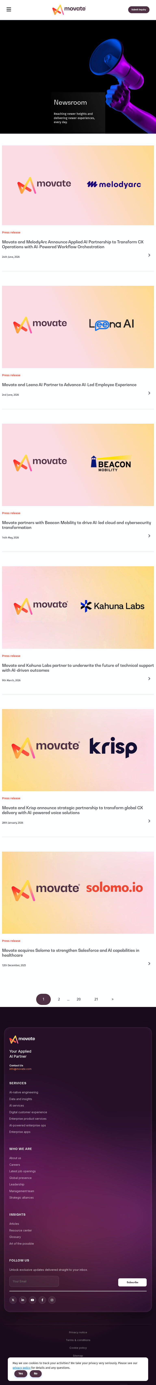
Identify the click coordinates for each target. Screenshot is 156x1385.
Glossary (15, 1237)
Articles (14, 1223)
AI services (16, 1105)
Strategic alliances (21, 1197)
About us (15, 1158)
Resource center (20, 1230)
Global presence (20, 1178)
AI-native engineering (23, 1092)
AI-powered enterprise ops (27, 1125)
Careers (14, 1164)
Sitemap (78, 1355)
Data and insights (20, 1099)
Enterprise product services (28, 1118)
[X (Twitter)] (13, 1300)
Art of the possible (21, 1243)
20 (79, 999)
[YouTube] (32, 1300)
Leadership (16, 1184)
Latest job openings (22, 1171)
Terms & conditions (78, 1340)
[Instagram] (52, 1300)
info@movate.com (20, 1068)
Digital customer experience (28, 1112)
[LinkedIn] (22, 1300)
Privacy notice (78, 1332)
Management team (21, 1191)
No (35, 1373)
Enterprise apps (19, 1132)
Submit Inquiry (138, 9)
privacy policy (22, 1368)
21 (96, 999)
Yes (20, 1373)
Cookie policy (78, 1347)
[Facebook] (42, 1300)
